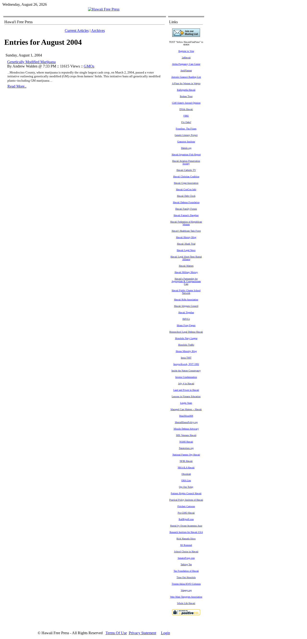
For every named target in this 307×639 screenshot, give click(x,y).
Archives (98, 30)
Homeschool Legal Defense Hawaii (186, 332)
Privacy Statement (142, 633)
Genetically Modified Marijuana (31, 62)
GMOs (89, 66)
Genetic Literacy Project (186, 135)
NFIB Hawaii (186, 461)
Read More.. (16, 86)
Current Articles (77, 30)
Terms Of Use (116, 633)
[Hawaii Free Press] (103, 9)
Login (165, 633)
